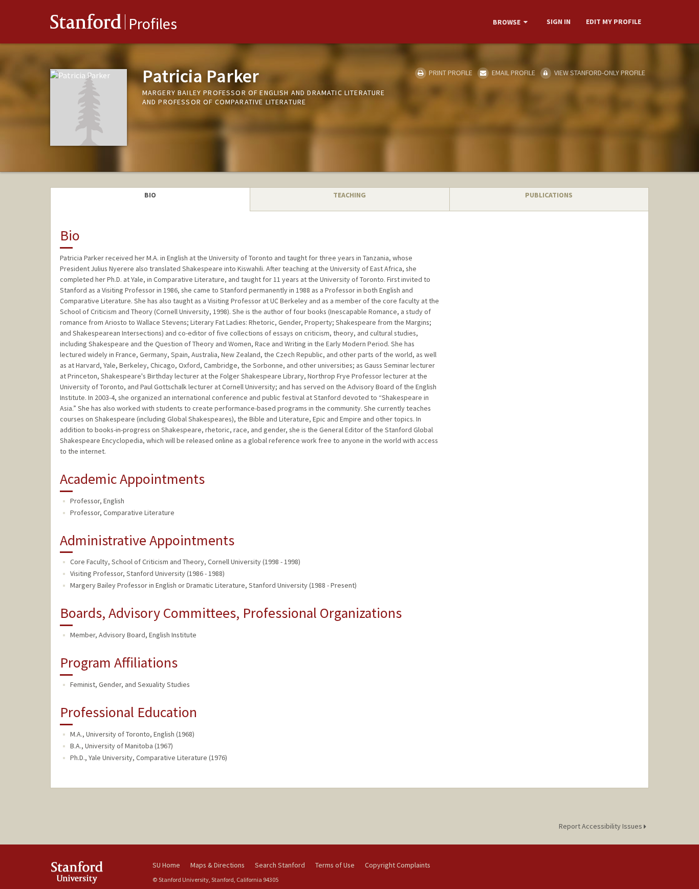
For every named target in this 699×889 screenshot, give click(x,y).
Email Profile (512, 72)
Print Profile (449, 72)
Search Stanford (280, 865)
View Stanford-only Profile (599, 72)
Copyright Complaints (397, 865)
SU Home (166, 865)
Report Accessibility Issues (601, 826)
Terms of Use (335, 865)
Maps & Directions (217, 865)
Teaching (349, 194)
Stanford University (93, 872)
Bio (150, 194)
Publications (549, 194)
